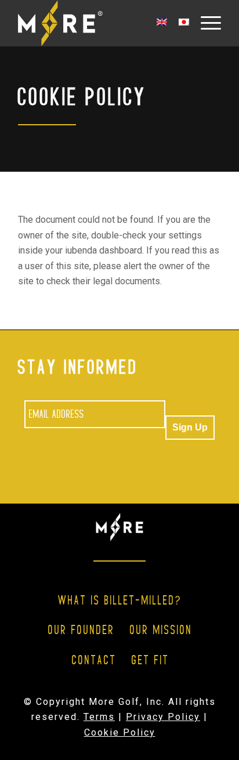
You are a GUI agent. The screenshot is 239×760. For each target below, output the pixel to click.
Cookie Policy (119, 732)
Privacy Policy (163, 716)
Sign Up (190, 427)
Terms (99, 716)
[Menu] (205, 23)
